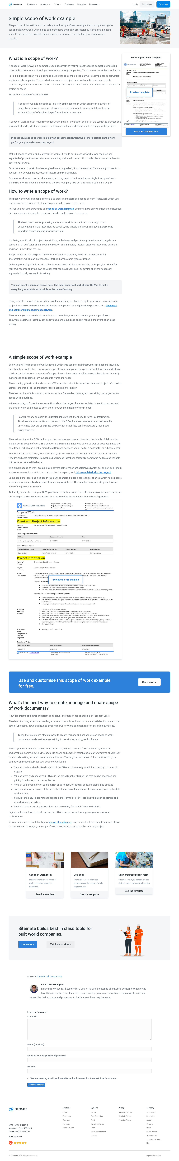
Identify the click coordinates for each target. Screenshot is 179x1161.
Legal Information (153, 1156)
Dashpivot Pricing (125, 1112)
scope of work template (60, 208)
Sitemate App (68, 1128)
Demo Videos (151, 1132)
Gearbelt (66, 1120)
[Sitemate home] (18, 1109)
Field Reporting (97, 1116)
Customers (150, 1112)
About (148, 1120)
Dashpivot (67, 1116)
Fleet (93, 1128)
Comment (32, 1016)
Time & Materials (97, 1124)
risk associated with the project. (93, 472)
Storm (65, 1112)
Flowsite (66, 1124)
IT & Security (151, 1136)
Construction (56, 976)
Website (31, 1066)
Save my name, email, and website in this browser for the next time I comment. (73, 1078)
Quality (93, 1120)
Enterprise (150, 1116)
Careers (149, 1124)
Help (148, 1143)
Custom (94, 1136)
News (148, 1128)
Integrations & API (153, 1139)
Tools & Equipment (98, 1132)
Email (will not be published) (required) (46, 1055)
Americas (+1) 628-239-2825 (20, 1128)
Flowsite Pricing (125, 1120)
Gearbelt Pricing (125, 1116)
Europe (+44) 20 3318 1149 (19, 1131)
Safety (93, 1112)
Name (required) (35, 1044)
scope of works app (60, 822)
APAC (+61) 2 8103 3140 (18, 1125)
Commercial (43, 976)
